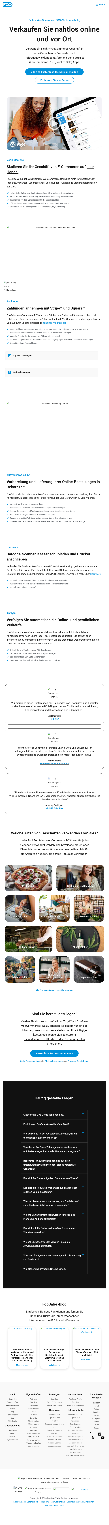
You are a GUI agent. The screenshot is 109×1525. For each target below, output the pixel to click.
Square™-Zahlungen (54, 1405)
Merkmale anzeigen (54, 1061)
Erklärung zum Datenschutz (25, 1502)
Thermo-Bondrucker (54, 1437)
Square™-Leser (54, 1418)
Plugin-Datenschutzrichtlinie (52, 1502)
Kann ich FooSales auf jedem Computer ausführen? (50, 1178)
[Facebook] (90, 1434)
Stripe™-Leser (54, 1415)
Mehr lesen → (22, 1365)
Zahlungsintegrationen (55, 322)
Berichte (33, 1418)
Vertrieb (33, 1402)
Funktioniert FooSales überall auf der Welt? (46, 1124)
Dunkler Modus (33, 1446)
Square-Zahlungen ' (22, 355)
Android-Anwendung (75, 1405)
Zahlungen (33, 1405)
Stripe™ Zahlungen (54, 1402)
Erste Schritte (75, 1427)
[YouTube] (102, 1437)
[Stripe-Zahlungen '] (9, 372)
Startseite (12, 1399)
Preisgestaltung (12, 1405)
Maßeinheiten (33, 1421)
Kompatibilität (33, 1437)
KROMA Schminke (54, 808)
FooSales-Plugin (75, 1399)
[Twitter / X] (93, 1437)
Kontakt (12, 1437)
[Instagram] (99, 1434)
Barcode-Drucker (54, 1440)
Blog (12, 1412)
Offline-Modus (33, 1424)
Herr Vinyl (54, 719)
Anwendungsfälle (33, 1440)
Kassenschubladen (54, 1446)
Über (12, 1418)
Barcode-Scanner (54, 1443)
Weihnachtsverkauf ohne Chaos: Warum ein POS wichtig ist (87, 1352)
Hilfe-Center (12, 1430)
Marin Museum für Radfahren (54, 763)
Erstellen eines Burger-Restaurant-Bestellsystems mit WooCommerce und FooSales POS (54, 1355)
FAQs (12, 1433)
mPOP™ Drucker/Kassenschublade (54, 1424)
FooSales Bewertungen (75, 1455)
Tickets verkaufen (33, 1443)
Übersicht (54, 1399)
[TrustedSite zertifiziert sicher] (60, 1491)
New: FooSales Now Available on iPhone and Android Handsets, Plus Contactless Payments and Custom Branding (22, 1355)
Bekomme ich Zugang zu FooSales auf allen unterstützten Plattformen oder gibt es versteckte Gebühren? (49, 1164)
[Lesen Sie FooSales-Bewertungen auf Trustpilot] (82, 1491)
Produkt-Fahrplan (75, 1430)
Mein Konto (12, 1421)
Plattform (33, 1399)
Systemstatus (12, 1440)
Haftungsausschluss (54, 1505)
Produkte (33, 1415)
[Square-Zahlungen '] (9, 355)
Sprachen (33, 1427)
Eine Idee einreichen (75, 1440)
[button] (54, 123)
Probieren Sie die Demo (78, 1061)
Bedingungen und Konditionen (80, 1502)
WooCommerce (33, 1434)
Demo (12, 1409)
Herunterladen (12, 1415)
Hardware (95, 574)
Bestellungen (33, 1409)
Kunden (33, 1412)
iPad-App (75, 1402)
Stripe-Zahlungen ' (22, 372)
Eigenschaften (12, 1402)
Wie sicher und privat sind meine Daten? (44, 1269)
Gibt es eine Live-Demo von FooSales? (43, 1114)
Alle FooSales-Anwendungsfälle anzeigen (54, 990)
